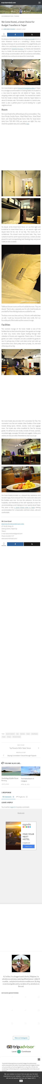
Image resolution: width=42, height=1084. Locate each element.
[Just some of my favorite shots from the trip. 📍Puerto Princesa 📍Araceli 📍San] (21, 1014)
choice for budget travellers (26, 88)
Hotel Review (35, 734)
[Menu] (39, 2)
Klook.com (21, 813)
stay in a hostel (29, 39)
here (27, 124)
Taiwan (16, 16)
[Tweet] (32, 35)
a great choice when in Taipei (24, 507)
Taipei (3, 737)
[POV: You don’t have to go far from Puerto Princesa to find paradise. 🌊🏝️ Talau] (8, 1027)
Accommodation (7, 16)
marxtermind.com (8, 2)
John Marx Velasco (9, 29)
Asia (17, 734)
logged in (13, 807)
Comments (9, 797)
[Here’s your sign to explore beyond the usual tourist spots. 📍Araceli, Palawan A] (34, 1027)
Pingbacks (22, 797)
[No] (39, 1078)
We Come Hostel (16, 737)
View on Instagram (21, 1038)
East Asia (22, 734)
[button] (39, 1059)
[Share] (15, 35)
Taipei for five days (17, 49)
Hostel (28, 734)
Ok (21, 1081)
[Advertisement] (21, 148)
